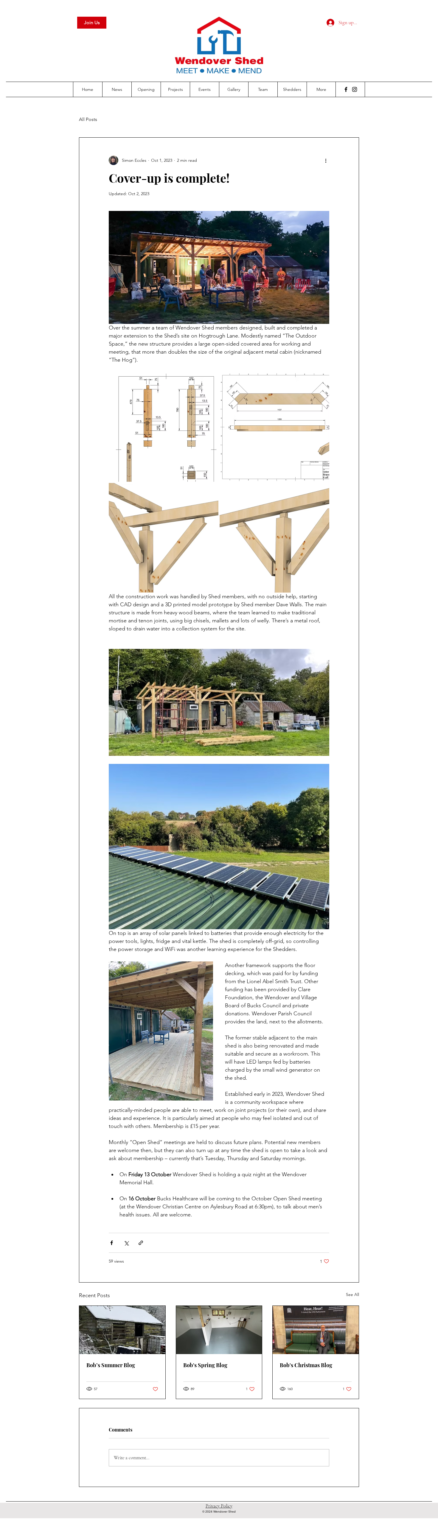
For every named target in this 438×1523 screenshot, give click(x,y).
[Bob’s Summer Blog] (122, 1330)
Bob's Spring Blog (205, 1365)
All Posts (88, 119)
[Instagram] (354, 89)
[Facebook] (346, 89)
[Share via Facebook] (111, 1243)
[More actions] (325, 160)
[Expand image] (161, 1031)
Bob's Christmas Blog (306, 1365)
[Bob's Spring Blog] (219, 1330)
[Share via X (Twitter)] (126, 1243)
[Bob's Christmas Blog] (316, 1330)
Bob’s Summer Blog (110, 1365)
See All (352, 1294)
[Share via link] (141, 1243)
